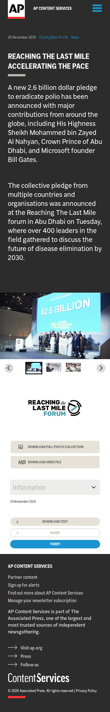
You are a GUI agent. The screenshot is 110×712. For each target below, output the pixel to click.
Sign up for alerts (23, 585)
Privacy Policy (86, 690)
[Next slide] (100, 368)
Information (29, 487)
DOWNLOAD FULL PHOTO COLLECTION (55, 446)
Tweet (55, 544)
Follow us (30, 665)
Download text (55, 521)
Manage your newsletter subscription (42, 600)
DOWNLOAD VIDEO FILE (44, 462)
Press (26, 656)
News (75, 37)
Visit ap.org (31, 648)
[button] (33, 368)
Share (55, 532)
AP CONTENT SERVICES (30, 566)
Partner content (23, 577)
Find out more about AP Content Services (45, 593)
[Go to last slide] (9, 368)
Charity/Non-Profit (53, 37)
